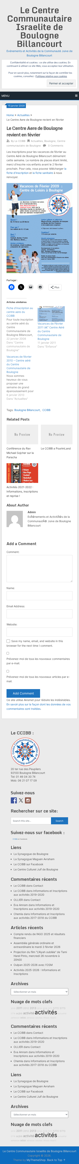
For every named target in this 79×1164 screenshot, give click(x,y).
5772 (56, 1008)
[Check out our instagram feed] (28, 800)
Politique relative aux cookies (51, 76)
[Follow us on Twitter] (21, 800)
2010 (13, 1008)
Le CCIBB (20, 140)
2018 (45, 1008)
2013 (33, 1008)
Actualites (23, 115)
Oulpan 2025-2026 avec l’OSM (33, 964)
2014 (39, 1008)
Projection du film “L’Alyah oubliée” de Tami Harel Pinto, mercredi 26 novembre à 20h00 (40, 955)
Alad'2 (53, 1018)
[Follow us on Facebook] (14, 800)
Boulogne (50, 140)
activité (28, 1013)
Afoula (46, 1018)
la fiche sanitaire (43, 172)
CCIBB (46, 410)
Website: (12, 624)
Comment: (13, 552)
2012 (26, 1008)
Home (10, 115)
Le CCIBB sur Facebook (28, 864)
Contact (38, 885)
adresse (31, 1018)
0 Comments (55, 145)
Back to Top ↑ (56, 1160)
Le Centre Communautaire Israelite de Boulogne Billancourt (39, 26)
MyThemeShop (36, 1160)
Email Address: (16, 606)
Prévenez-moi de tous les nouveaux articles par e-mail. (38, 679)
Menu (5, 95)
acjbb (19, 1013)
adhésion (15, 1018)
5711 (50, 1008)
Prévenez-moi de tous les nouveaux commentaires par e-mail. (38, 661)
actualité (62, 1013)
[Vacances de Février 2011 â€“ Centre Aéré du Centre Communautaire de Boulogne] (51, 314)
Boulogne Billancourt (27, 410)
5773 (62, 1008)
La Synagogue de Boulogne (31, 853)
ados (23, 1017)
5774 (13, 1013)
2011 (19, 1008)
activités (46, 1012)
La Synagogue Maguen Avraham (34, 859)
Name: (11, 588)
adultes (39, 1018)
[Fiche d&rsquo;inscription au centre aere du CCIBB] (22, 329)
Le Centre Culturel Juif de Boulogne (36, 869)
